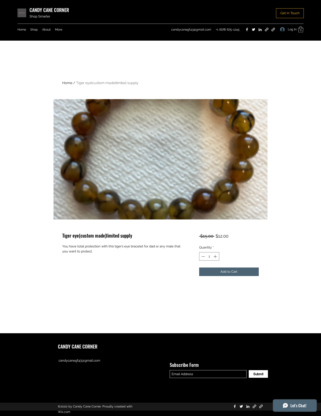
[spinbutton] (209, 256)
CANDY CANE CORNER (49, 9)
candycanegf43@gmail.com (191, 29)
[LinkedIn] (260, 29)
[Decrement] (203, 256)
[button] (290, 13)
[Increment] (216, 256)
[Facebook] (247, 29)
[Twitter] (253, 29)
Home (67, 83)
